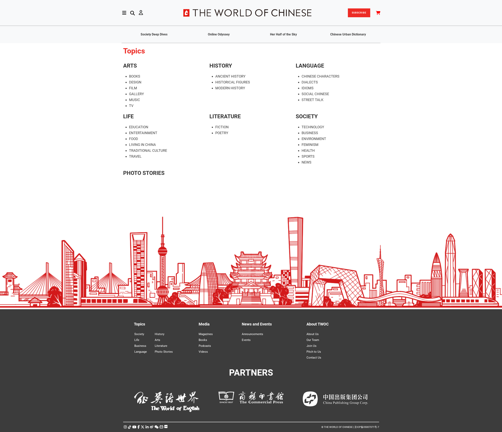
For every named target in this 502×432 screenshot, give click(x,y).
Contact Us (313, 357)
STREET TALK (312, 100)
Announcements (252, 334)
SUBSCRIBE (359, 12)
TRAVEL (135, 156)
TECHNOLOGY (313, 127)
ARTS (130, 65)
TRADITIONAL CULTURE (148, 150)
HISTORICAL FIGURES (232, 82)
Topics (139, 324)
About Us (312, 334)
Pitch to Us (313, 351)
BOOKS (134, 76)
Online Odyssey (219, 34)
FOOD (133, 139)
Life (136, 340)
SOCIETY (307, 116)
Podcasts (205, 346)
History (159, 334)
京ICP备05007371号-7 (366, 427)
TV (131, 106)
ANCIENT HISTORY (230, 76)
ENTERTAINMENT (143, 133)
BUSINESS (310, 133)
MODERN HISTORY (230, 88)
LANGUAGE (310, 65)
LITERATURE (225, 116)
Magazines (206, 334)
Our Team (312, 340)
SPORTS (308, 156)
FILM (133, 88)
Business (140, 346)
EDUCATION (138, 127)
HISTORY (220, 65)
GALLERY (136, 94)
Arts (157, 340)
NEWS (306, 162)
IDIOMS (308, 88)
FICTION (222, 127)
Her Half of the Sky (283, 34)
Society (139, 334)
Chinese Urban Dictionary (348, 34)
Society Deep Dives (154, 34)
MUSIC (134, 100)
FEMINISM (310, 145)
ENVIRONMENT (314, 139)
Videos (203, 351)
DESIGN (135, 82)
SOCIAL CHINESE (315, 94)
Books (203, 340)
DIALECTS (310, 82)
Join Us (311, 346)
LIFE (128, 116)
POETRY (221, 133)
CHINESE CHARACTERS (320, 76)
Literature (161, 346)
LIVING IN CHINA (142, 145)
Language (140, 351)
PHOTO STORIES (144, 173)
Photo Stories (164, 351)
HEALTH (308, 150)
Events (246, 340)
